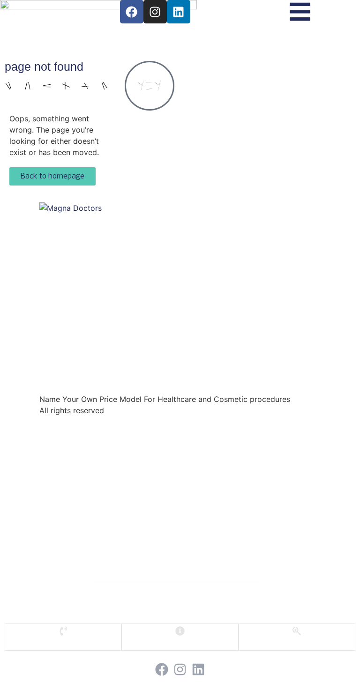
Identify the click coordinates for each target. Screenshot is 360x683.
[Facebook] (131, 11)
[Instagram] (155, 11)
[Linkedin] (178, 11)
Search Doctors (296, 640)
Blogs (178, 527)
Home (178, 464)
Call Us (63, 640)
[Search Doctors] (296, 631)
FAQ (179, 640)
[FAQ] (180, 631)
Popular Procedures (179, 511)
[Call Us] (63, 631)
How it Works (179, 496)
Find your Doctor (178, 480)
